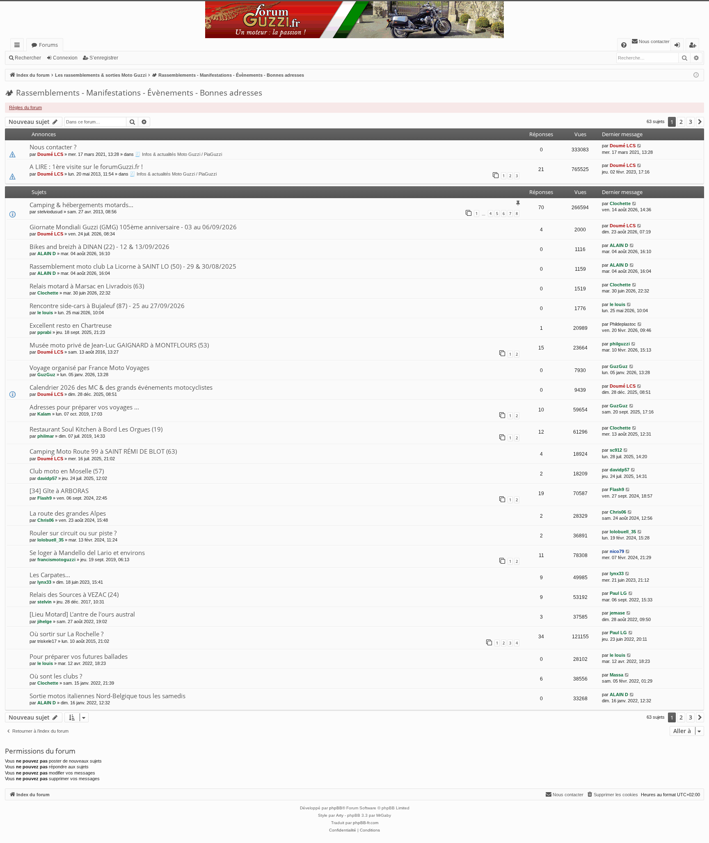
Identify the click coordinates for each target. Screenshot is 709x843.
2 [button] (681, 122)
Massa (616, 674)
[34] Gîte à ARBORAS (59, 491)
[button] (700, 122)
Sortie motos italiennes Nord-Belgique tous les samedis (107, 696)
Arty (339, 815)
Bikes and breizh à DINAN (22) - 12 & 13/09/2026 (99, 246)
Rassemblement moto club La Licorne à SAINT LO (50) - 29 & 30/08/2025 (133, 266)
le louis (45, 312)
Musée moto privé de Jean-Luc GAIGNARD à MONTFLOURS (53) (119, 345)
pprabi (44, 332)
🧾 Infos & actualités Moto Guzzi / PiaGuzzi (178, 154)
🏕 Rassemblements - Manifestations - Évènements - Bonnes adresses (133, 92)
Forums (48, 44)
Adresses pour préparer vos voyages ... (84, 407)
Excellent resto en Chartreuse (71, 325)
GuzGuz (46, 374)
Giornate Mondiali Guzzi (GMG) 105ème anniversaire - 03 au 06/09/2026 (133, 227)
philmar (45, 436)
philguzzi (620, 343)
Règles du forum (25, 107)
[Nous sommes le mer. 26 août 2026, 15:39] (696, 75)
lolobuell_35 (50, 539)
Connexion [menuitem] (679, 46)
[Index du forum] (354, 19)
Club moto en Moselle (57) (67, 471)
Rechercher (28, 58)
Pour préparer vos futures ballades (79, 656)
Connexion (65, 58)
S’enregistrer (103, 58)
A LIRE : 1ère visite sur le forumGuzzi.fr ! (86, 166)
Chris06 (45, 520)
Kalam (44, 413)
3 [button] (690, 122)
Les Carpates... (50, 575)
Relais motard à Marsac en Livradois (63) (87, 286)
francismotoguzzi (56, 559)
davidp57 (47, 478)
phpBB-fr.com (365, 822)
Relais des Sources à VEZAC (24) (74, 594)
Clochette (620, 203)
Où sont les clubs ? (56, 676)
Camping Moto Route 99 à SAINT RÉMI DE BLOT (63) (103, 451)
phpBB (335, 808)
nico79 (617, 551)
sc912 (616, 450)
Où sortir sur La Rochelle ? (66, 634)
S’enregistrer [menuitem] (694, 46)
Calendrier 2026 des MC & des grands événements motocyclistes (121, 387)
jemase (617, 612)
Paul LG (618, 593)
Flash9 (44, 498)
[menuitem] (624, 45)
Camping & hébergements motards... (81, 205)
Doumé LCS (50, 154)
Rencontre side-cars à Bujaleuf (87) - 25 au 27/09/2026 (107, 306)
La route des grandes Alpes (68, 513)
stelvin (44, 601)
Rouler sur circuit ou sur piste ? (73, 533)
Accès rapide (18, 46)
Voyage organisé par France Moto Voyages (89, 367)
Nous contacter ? (53, 147)
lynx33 (44, 582)
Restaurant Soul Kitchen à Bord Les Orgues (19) (96, 429)
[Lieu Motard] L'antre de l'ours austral (82, 614)
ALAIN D (46, 253)
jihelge (44, 621)
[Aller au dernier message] (639, 146)
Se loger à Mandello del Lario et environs (87, 552)
